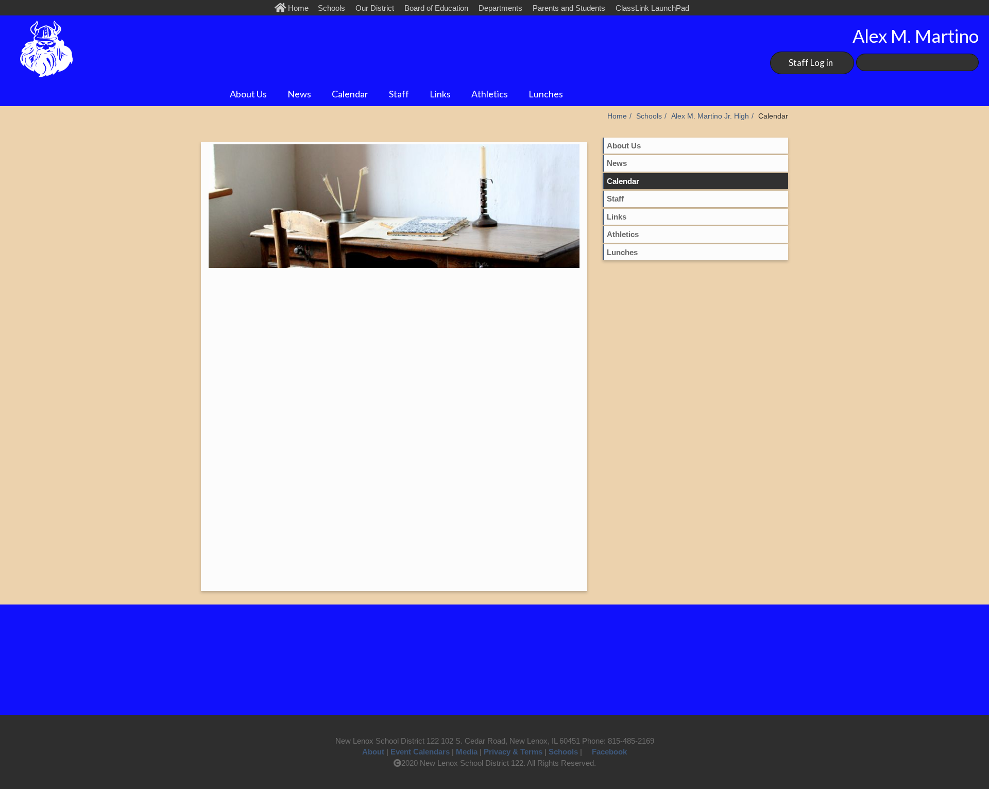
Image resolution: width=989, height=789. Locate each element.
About (373, 751)
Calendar (350, 93)
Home (299, 8)
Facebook (609, 751)
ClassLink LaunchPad (652, 8)
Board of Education (436, 8)
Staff (399, 93)
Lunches (545, 93)
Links (440, 93)
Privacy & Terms (513, 751)
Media (467, 751)
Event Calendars (420, 751)
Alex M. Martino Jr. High (710, 116)
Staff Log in (811, 62)
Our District (374, 8)
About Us (248, 93)
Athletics (489, 93)
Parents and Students (569, 8)
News (299, 93)
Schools (331, 8)
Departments (500, 8)
